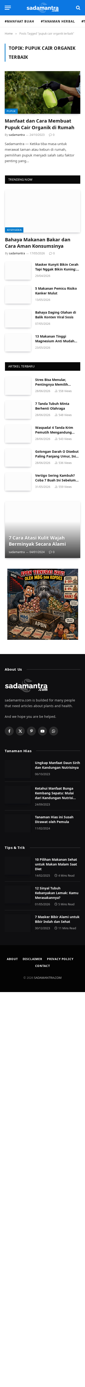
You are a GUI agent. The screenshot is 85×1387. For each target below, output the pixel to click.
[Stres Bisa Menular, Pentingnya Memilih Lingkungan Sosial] (18, 386)
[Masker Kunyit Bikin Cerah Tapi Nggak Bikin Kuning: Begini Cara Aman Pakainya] (18, 271)
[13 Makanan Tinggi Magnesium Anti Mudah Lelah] (18, 343)
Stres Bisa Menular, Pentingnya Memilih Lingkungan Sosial (51, 384)
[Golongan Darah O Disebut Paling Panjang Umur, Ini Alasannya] (18, 458)
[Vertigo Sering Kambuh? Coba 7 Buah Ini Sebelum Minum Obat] (18, 482)
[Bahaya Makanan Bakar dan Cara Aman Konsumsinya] (42, 211)
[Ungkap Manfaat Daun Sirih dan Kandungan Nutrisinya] (18, 769)
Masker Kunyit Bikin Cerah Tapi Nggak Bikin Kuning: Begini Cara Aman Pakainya (57, 269)
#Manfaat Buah (19, 21)
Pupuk (11, 111)
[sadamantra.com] (42, 7)
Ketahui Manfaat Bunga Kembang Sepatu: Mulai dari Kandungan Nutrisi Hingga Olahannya (54, 795)
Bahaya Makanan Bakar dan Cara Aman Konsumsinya (37, 242)
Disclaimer (32, 959)
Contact (42, 966)
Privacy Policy (60, 959)
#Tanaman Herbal (58, 21)
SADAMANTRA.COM (48, 977)
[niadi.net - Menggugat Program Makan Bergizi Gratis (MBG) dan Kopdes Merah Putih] (42, 604)
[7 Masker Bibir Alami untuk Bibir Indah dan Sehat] (18, 923)
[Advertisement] (42, 1189)
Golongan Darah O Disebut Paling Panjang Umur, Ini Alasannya (57, 456)
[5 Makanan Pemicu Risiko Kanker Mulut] (18, 295)
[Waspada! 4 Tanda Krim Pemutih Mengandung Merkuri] (18, 434)
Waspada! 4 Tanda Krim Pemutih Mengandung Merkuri (54, 432)
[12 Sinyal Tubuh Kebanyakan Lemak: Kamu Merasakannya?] (18, 894)
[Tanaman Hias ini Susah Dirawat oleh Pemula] (18, 823)
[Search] (77, 7)
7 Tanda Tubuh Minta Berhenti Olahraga (52, 406)
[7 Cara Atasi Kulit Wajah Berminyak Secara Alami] (42, 529)
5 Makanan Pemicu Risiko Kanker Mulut (56, 290)
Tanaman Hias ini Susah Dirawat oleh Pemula (54, 819)
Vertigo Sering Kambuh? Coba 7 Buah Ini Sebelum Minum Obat (55, 480)
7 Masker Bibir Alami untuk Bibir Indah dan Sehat (57, 919)
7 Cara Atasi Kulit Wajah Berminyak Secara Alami (37, 541)
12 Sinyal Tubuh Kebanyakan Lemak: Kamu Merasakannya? (56, 893)
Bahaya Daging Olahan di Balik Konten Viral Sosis (55, 314)
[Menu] (8, 7)
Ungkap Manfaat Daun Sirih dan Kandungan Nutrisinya (57, 765)
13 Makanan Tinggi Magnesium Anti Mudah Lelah (54, 341)
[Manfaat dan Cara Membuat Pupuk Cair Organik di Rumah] (42, 92)
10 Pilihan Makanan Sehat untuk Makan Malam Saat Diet (56, 864)
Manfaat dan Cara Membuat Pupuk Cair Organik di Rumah (39, 124)
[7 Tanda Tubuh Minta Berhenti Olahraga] (18, 410)
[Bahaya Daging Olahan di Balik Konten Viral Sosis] (18, 319)
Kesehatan (14, 230)
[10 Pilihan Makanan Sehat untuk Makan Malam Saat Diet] (18, 866)
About (12, 959)
